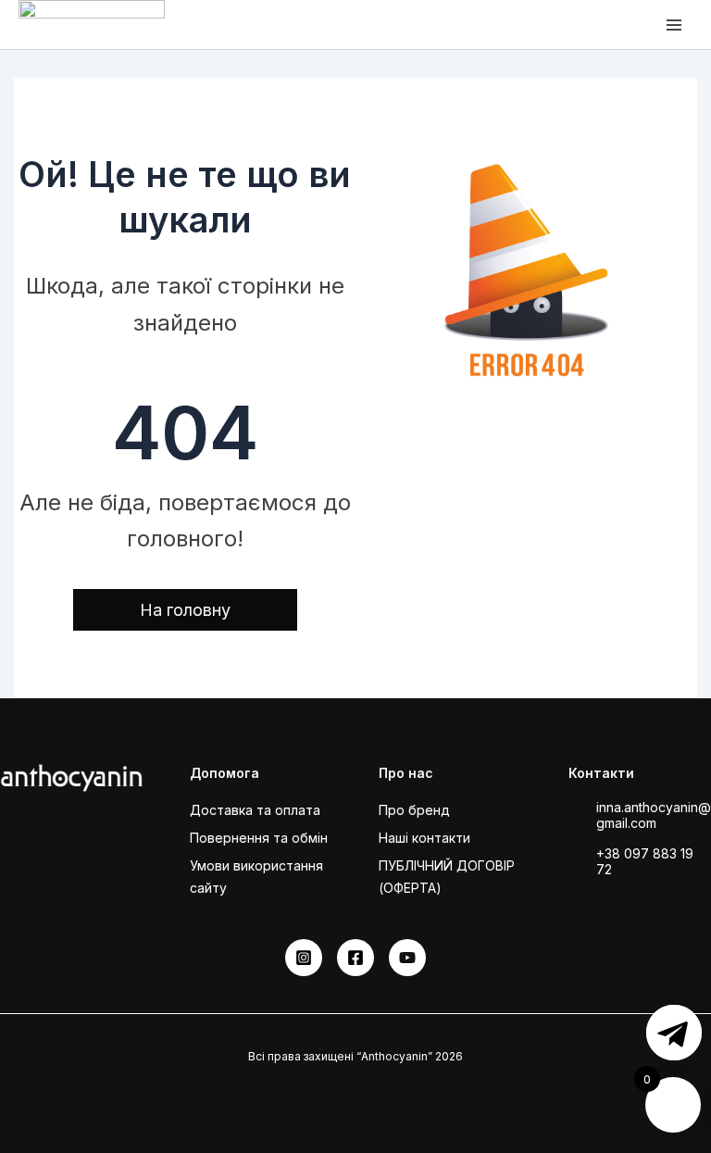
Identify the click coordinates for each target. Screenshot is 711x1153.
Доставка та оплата (255, 810)
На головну (185, 610)
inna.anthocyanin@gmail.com (653, 815)
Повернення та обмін (259, 838)
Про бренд (414, 810)
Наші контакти (424, 838)
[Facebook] (355, 957)
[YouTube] (407, 957)
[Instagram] (303, 957)
